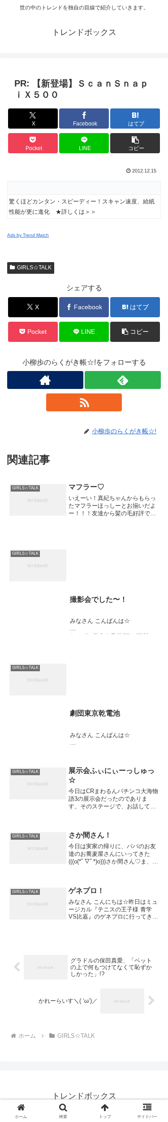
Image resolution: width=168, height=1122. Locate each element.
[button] (135, 143)
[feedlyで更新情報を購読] (123, 380)
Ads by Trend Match (28, 235)
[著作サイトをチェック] (45, 380)
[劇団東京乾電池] (84, 652)
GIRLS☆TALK (34, 267)
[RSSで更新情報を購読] (84, 402)
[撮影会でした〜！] (84, 537)
